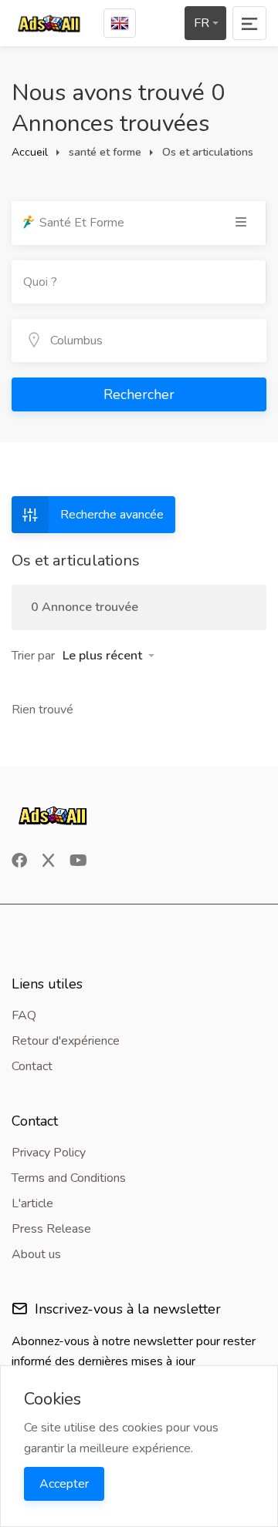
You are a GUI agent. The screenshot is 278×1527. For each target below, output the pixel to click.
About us (36, 1254)
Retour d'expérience (66, 1040)
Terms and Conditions (69, 1178)
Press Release (51, 1228)
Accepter (64, 1483)
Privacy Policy (49, 1152)
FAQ (24, 1015)
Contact (32, 1066)
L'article (32, 1203)
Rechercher (139, 394)
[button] (108, 655)
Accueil (30, 152)
